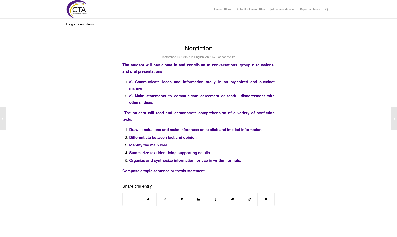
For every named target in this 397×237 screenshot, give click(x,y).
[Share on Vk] (232, 199)
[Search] (327, 9)
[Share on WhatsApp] (165, 199)
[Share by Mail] (266, 199)
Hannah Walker (226, 57)
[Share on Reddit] (249, 199)
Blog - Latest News (80, 24)
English (199, 57)
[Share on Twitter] (148, 199)
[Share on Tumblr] (215, 199)
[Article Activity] (3, 118)
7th (207, 57)
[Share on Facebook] (131, 199)
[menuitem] (222, 9)
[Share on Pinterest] (181, 199)
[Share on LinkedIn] (198, 199)
